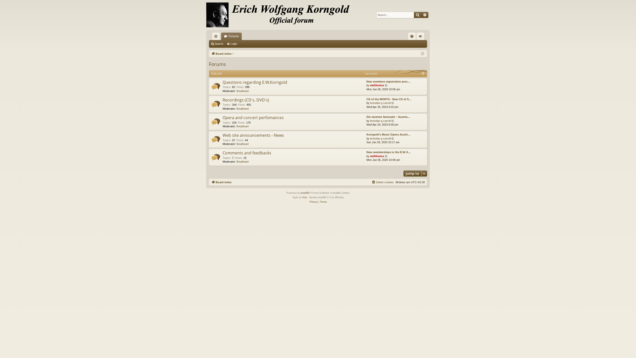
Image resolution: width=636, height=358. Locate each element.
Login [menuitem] (421, 37)
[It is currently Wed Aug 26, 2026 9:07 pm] (422, 54)
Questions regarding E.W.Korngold (255, 82)
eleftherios (377, 85)
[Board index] (280, 15)
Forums (234, 36)
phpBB (305, 192)
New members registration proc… (388, 81)
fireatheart (243, 91)
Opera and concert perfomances (253, 117)
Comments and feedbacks (247, 153)
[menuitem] (412, 36)
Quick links (217, 37)
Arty (304, 197)
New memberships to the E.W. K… (388, 152)
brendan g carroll (380, 102)
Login (234, 43)
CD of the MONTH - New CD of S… (388, 99)
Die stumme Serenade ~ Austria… (388, 116)
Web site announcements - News (253, 135)
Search (219, 43)
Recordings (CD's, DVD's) (246, 100)
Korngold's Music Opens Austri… (388, 134)
